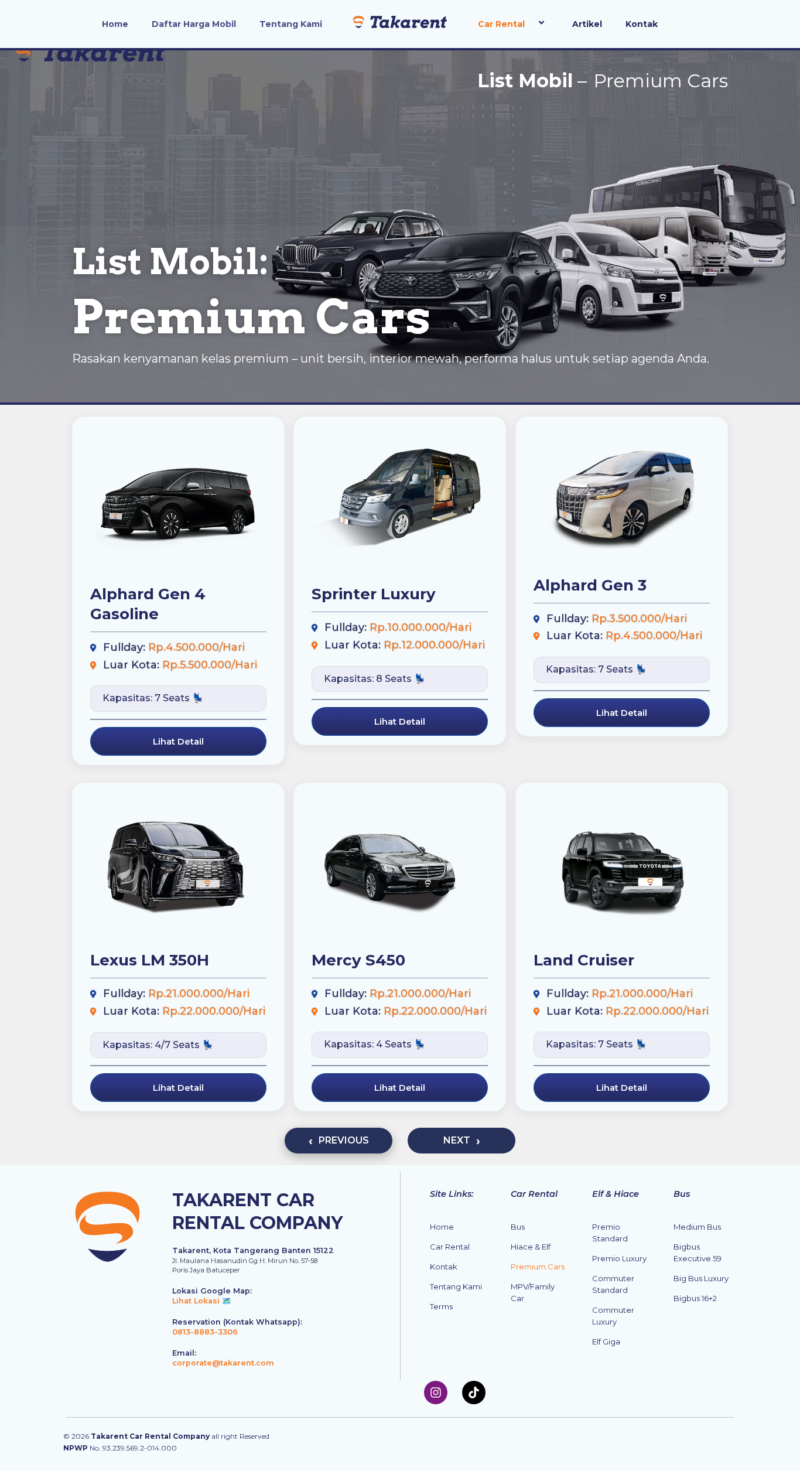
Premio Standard (610, 1232)
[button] (529, 24)
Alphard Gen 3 (590, 585)
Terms (441, 1306)
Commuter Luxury (613, 1315)
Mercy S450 (358, 960)
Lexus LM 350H (149, 960)
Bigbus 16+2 (695, 1298)
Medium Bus (697, 1226)
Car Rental (501, 24)
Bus (518, 1226)
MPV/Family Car (533, 1292)
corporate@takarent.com (223, 1363)
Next (456, 1140)
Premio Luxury (619, 1258)
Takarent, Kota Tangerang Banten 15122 (253, 1250)
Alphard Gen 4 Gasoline (148, 604)
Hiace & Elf (531, 1246)
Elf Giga (606, 1341)
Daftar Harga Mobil (194, 24)
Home (115, 24)
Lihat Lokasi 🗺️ (201, 1300)
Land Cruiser (584, 960)
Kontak (641, 24)
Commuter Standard (613, 1284)
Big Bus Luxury (701, 1278)
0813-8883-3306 (205, 1331)
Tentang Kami (290, 24)
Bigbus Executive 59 (697, 1252)
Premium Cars (538, 1266)
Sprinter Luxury (374, 594)
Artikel (587, 24)
